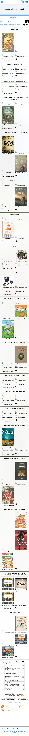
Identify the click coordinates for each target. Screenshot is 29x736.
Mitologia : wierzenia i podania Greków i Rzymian (14, 667)
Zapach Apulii (7, 689)
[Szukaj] (27, 21)
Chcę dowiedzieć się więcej (10, 731)
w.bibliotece (14, 699)
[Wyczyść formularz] (24, 25)
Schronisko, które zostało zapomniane (12, 680)
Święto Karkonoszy (8, 688)
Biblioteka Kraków (14, 17)
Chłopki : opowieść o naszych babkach (12, 684)
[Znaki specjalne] (27, 25)
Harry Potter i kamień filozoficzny (11, 669)
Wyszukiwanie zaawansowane (8, 24)
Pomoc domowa (8, 686)
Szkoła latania (7, 677)
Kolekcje (18, 24)
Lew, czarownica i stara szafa (10, 665)
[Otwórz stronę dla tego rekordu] (8, 42)
